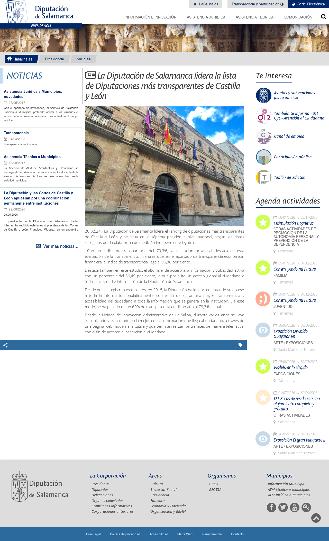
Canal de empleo (289, 136)
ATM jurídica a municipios (289, 495)
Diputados (100, 490)
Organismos (222, 476)
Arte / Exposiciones (293, 343)
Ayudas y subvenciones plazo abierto (294, 95)
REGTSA (215, 490)
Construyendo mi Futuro (294, 269)
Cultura (156, 484)
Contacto (237, 534)
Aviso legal (93, 534)
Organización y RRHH (168, 511)
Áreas (155, 476)
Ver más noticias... (60, 246)
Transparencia (16, 132)
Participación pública (293, 157)
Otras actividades (291, 415)
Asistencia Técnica (254, 17)
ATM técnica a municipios (289, 490)
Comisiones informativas (112, 506)
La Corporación (108, 476)
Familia (280, 275)
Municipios (279, 476)
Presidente (100, 484)
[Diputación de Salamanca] (41, 11)
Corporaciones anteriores (112, 511)
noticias (84, 58)
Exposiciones (286, 374)
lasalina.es (23, 58)
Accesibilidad (158, 534)
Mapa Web (185, 534)
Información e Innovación (150, 17)
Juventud (283, 306)
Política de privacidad (125, 534)
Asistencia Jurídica (206, 17)
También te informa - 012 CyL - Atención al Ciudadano (299, 116)
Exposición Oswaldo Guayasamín (290, 334)
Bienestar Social (163, 490)
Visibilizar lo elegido (290, 367)
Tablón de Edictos (289, 177)
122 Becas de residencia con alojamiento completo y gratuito (296, 404)
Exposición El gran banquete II (299, 440)
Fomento (157, 501)
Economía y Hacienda (168, 506)
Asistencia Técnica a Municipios (32, 156)
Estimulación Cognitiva (293, 223)
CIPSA (213, 484)
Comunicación (298, 17)
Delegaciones (102, 495)
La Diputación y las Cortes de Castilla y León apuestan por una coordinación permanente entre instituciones (38, 198)
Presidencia (54, 58)
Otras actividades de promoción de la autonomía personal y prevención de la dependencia (296, 236)
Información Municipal (286, 484)
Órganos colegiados (107, 501)
